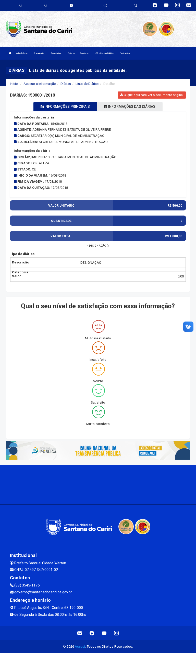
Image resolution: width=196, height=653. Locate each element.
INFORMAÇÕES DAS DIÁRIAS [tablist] (131, 106)
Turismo (71, 53)
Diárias (65, 84)
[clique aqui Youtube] (104, 633)
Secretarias (56, 53)
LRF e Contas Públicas (104, 53)
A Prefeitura (21, 53)
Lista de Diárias (87, 84)
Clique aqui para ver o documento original (153, 95)
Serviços (84, 53)
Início (14, 84)
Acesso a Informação (39, 84)
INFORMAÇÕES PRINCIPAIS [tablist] (67, 106)
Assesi (80, 646)
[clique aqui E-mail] (79, 633)
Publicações (124, 53)
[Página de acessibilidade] (105, 5)
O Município (39, 53)
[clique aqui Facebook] (92, 633)
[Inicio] (10, 53)
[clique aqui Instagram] (116, 633)
